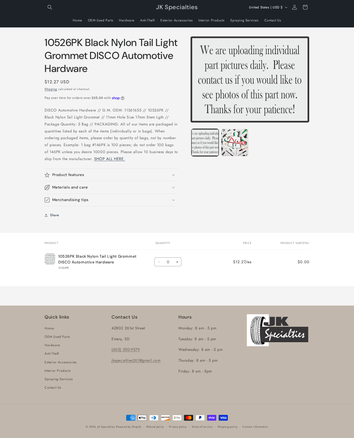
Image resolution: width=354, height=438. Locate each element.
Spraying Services (59, 379)
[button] (50, 7)
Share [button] (54, 215)
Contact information (255, 427)
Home (49, 328)
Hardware (52, 345)
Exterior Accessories (61, 362)
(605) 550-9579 (125, 349)
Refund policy (155, 427)
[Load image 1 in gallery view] (205, 142)
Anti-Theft (52, 353)
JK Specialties (106, 427)
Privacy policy (178, 427)
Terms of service (202, 427)
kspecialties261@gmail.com (137, 360)
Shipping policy (227, 427)
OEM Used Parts (57, 336)
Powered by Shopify (129, 427)
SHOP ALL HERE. (109, 159)
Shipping (51, 89)
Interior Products (58, 370)
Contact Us (53, 387)
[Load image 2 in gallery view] (234, 142)
